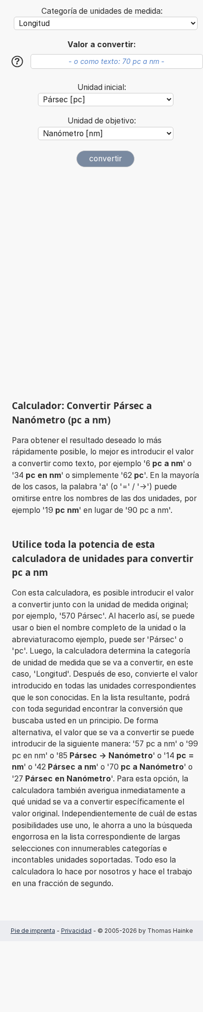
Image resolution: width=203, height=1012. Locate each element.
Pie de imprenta (33, 930)
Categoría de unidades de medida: (102, 11)
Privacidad (76, 930)
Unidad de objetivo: (102, 120)
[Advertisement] (101, 283)
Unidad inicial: (101, 87)
